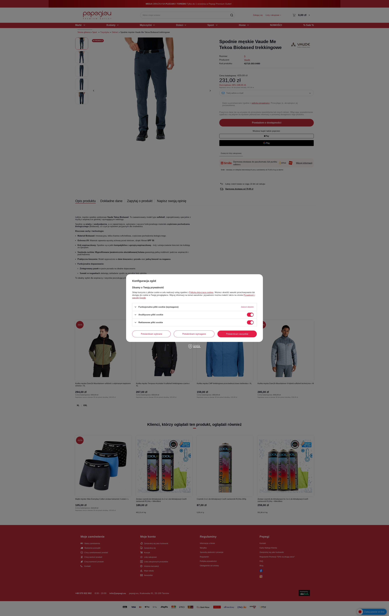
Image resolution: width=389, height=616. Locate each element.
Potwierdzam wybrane (151, 334)
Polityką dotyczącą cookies (201, 292)
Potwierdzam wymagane (194, 334)
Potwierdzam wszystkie (237, 334)
